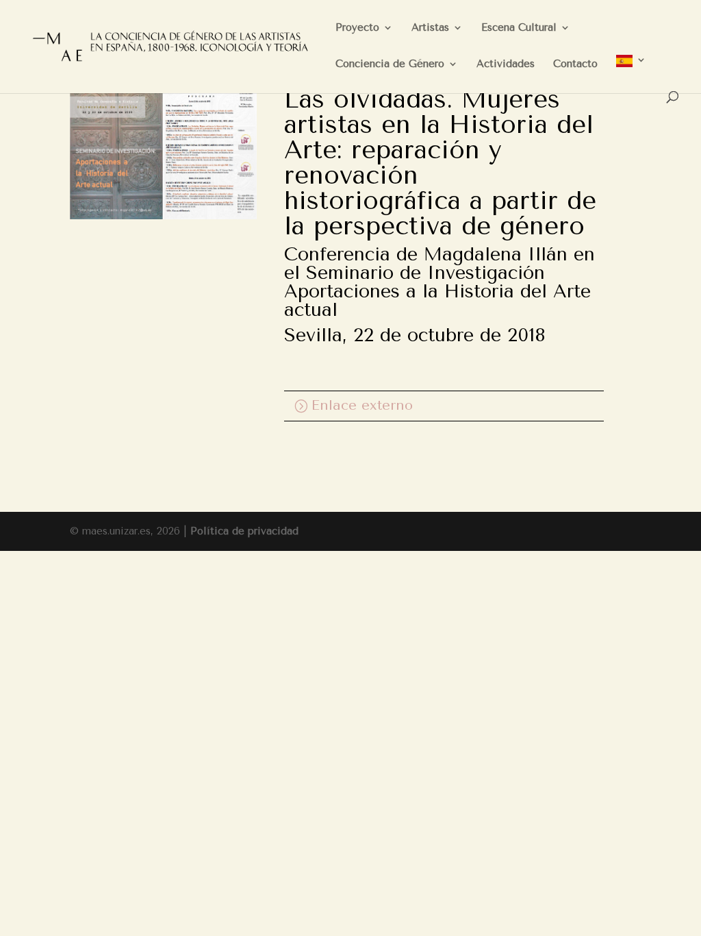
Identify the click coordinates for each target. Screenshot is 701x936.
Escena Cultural (519, 28)
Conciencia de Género (389, 64)
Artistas (430, 28)
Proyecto (357, 28)
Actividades (505, 64)
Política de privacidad (244, 531)
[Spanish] (631, 73)
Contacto (575, 64)
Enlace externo (362, 405)
